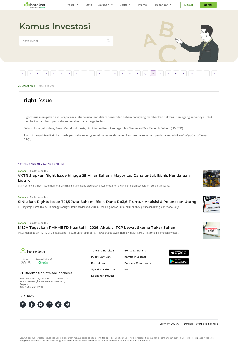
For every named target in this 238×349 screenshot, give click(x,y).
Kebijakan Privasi (102, 275)
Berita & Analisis (135, 250)
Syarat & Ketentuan (104, 269)
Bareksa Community (137, 263)
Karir (127, 269)
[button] (32, 253)
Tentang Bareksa (102, 250)
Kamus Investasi (135, 256)
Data (89, 4)
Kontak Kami (99, 263)
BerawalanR (27, 85)
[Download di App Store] (179, 255)
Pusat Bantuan (101, 256)
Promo (142, 4)
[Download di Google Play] (179, 264)
